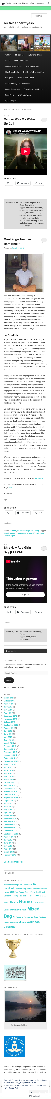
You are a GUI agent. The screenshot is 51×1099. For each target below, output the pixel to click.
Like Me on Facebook (13, 862)
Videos (7, 60)
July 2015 (8, 767)
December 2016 (10, 716)
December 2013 (10, 824)
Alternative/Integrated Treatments (17, 83)
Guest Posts (9, 95)
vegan (41, 223)
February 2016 (10, 746)
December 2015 (10, 752)
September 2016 (11, 725)
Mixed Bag (19, 54)
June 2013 (8, 842)
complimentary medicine (30, 218)
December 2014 (10, 788)
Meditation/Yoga (23, 530)
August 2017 (9, 703)
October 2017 (9, 700)
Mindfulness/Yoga (32, 66)
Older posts (11, 651)
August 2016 (9, 728)
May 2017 (8, 709)
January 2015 (9, 785)
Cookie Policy (14, 1088)
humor (33, 636)
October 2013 (9, 830)
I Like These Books (12, 72)
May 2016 (8, 737)
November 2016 (10, 719)
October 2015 (9, 758)
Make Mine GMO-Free (13, 66)
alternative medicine (34, 207)
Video (6, 116)
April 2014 (8, 812)
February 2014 (10, 818)
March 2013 (9, 851)
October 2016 (9, 722)
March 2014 (9, 815)
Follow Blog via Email (14, 661)
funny (28, 636)
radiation (23, 223)
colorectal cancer (33, 212)
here (10, 487)
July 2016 (8, 731)
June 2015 (8, 770)
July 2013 (8, 839)
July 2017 (8, 706)
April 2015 (8, 776)
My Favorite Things (35, 54)
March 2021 (9, 697)
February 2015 (10, 782)
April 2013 (8, 848)
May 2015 (8, 773)
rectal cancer (32, 223)
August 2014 (9, 800)
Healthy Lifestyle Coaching (33, 72)
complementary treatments (31, 215)
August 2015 (9, 764)
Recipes (42, 916)
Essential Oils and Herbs (33, 89)
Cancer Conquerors (12, 89)
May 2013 (8, 845)
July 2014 (8, 803)
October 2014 (9, 794)
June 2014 (8, 806)
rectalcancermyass (19, 22)
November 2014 (10, 791)
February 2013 (10, 854)
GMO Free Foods (17, 892)
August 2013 (9, 836)
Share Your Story (24, 95)
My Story (8, 54)
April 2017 (8, 712)
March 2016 (9, 743)
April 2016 (8, 740)
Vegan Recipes (10, 100)
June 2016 (8, 734)
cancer (22, 210)
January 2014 (9, 821)
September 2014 (11, 797)
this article (39, 478)
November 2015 (10, 755)
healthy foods (25, 220)
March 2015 (9, 779)
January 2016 (9, 749)
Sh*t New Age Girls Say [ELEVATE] (17, 549)
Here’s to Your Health (25, 77)
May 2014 (8, 809)
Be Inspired (9, 77)
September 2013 (11, 833)
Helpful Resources (21, 60)
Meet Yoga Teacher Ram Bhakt (17, 241)
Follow (8, 680)
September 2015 (11, 761)
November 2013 (10, 827)
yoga (42, 533)
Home (39, 202)
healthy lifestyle (37, 220)
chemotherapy (32, 210)
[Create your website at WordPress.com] (25, 3)
